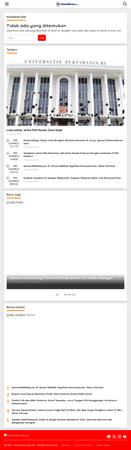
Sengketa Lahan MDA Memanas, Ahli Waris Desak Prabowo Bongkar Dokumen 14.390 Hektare (71, 154)
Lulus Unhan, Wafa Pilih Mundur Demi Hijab (34, 130)
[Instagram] (119, 436)
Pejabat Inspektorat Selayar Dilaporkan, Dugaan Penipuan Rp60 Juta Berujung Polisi (72, 178)
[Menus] (7, 4)
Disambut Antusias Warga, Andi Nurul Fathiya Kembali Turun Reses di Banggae (61, 278)
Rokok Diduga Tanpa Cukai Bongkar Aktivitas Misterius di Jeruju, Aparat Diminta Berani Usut (73, 142)
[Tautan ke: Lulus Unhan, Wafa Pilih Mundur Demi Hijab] (65, 91)
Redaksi (65, 445)
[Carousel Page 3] (65, 295)
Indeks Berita (103, 445)
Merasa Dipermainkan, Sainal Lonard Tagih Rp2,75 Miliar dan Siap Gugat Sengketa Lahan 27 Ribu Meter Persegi (67, 411)
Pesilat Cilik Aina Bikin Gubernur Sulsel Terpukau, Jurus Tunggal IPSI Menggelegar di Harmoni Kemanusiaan (64, 402)
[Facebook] (109, 436)
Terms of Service (83, 445)
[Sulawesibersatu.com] (66, 3)
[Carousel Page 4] (69, 295)
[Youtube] (124, 436)
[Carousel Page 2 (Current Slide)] (61, 295)
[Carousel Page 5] (73, 295)
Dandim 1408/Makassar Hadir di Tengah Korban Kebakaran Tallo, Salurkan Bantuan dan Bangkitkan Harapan (62, 421)
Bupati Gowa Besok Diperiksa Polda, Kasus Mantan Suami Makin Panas (52, 394)
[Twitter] (114, 436)
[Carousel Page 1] (57, 295)
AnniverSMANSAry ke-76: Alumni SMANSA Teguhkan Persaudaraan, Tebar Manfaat (69, 166)
